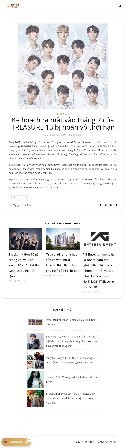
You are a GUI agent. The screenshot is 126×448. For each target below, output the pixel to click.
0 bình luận (74, 134)
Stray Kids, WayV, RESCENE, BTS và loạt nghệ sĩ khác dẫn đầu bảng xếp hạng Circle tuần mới (71, 360)
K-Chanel (63, 114)
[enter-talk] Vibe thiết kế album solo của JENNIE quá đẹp (71, 322)
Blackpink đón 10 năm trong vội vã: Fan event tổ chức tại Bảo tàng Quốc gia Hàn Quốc (25, 265)
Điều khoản (81, 441)
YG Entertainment (19, 197)
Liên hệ (91, 441)
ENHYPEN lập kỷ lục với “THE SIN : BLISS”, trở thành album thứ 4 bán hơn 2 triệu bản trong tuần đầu (70, 398)
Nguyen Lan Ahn (22, 205)
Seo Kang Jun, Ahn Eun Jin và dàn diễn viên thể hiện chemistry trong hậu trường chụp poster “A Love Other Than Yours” (71, 341)
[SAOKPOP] (13, 5)
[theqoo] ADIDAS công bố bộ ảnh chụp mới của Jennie (71, 379)
